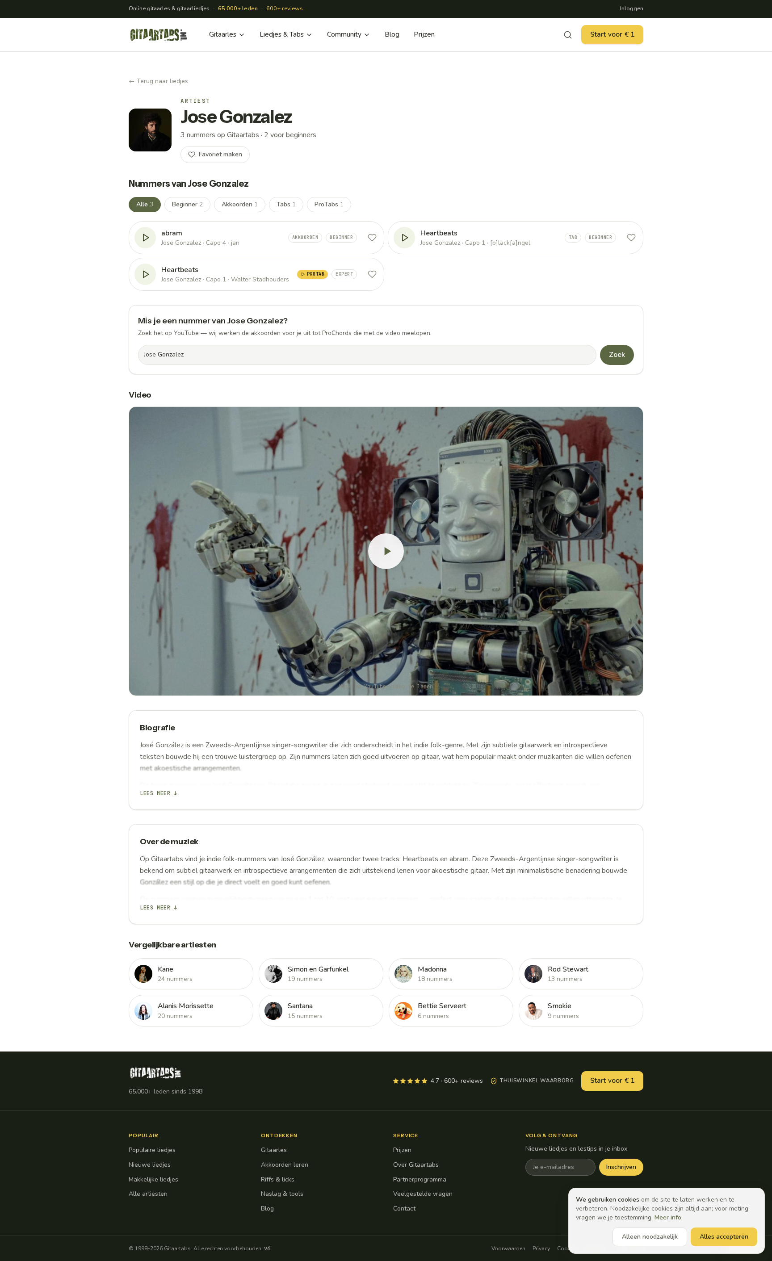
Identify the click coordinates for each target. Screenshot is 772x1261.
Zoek (617, 355)
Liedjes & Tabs (282, 34)
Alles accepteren (724, 1236)
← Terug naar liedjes (158, 81)
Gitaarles (222, 34)
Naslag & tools (282, 1194)
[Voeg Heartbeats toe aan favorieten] (631, 238)
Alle (144, 204)
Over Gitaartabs (416, 1164)
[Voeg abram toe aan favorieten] (372, 238)
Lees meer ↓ (158, 793)
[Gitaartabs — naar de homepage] (159, 35)
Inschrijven (621, 1167)
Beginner (187, 204)
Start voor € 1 (612, 34)
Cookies (567, 1248)
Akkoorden (240, 204)
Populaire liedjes (152, 1150)
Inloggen (631, 8)
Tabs (286, 204)
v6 (267, 1248)
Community (344, 34)
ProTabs (329, 204)
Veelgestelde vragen (423, 1194)
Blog (392, 34)
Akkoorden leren (284, 1164)
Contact (404, 1208)
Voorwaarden (508, 1248)
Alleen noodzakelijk (650, 1236)
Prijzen (424, 34)
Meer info (668, 1217)
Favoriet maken (220, 154)
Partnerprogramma (419, 1179)
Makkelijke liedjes (153, 1179)
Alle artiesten (148, 1194)
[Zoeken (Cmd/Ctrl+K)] (568, 35)
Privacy (541, 1248)
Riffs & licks (277, 1179)
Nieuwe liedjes (150, 1164)
